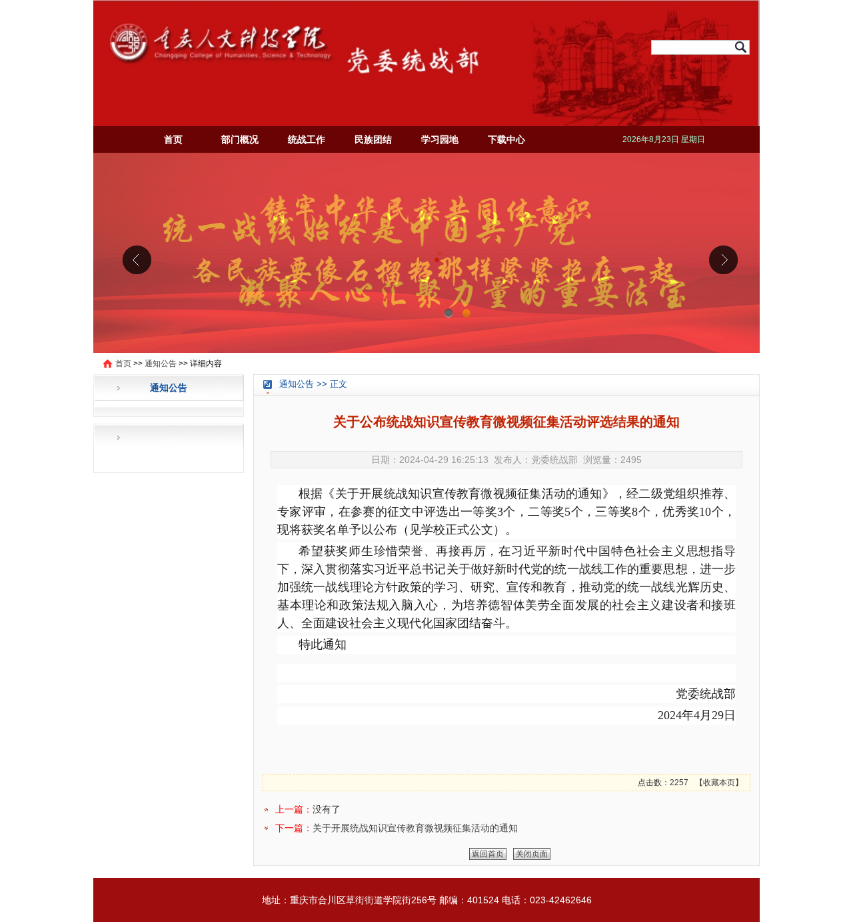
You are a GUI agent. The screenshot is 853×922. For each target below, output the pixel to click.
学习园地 (439, 139)
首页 (173, 139)
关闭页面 (532, 854)
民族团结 (373, 139)
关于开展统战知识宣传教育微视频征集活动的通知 (415, 828)
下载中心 (506, 139)
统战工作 (306, 139)
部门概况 (240, 139)
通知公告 (161, 363)
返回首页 (488, 854)
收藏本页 (719, 782)
